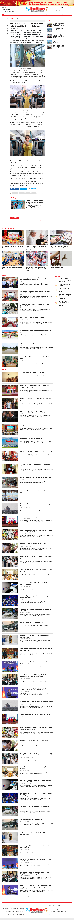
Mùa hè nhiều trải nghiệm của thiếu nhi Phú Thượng (12, 247)
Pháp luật (22, 360)
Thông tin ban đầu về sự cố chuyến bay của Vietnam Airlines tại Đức (58, 41)
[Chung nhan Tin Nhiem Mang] (55, 914)
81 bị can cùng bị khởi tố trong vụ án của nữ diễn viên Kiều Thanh (35, 357)
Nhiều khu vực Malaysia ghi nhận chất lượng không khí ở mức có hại (36, 491)
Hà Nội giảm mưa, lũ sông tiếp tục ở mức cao (31, 343)
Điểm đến (21, 332)
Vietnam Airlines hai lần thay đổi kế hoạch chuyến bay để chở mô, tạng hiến (34, 202)
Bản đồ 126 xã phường (58, 10)
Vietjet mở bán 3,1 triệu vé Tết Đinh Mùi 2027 (31, 438)
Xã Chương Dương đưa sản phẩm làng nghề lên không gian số (36, 451)
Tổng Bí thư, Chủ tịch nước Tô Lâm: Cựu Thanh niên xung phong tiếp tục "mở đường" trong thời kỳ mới (34, 675)
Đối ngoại (21, 665)
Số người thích (42, 220)
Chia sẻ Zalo (24, 188)
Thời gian (37, 220)
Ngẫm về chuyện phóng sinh (56, 267)
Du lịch (39, 14)
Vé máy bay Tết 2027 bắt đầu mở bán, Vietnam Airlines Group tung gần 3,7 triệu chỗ (58, 24)
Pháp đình (22, 374)
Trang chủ (12, 18)
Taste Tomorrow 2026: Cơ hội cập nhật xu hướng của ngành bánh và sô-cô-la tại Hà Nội (36, 247)
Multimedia (31, 14)
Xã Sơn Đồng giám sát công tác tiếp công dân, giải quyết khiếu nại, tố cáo (36, 570)
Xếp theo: (33, 220)
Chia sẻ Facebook (15, 188)
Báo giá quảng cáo (64, 911)
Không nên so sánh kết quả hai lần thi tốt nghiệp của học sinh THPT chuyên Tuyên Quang (64, 303)
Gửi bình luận (14, 217)
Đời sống (16, 18)
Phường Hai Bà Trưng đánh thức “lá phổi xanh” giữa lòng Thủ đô (64, 290)
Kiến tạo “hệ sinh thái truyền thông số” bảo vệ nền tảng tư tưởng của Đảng (35, 318)
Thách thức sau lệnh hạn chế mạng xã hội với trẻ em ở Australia (34, 544)
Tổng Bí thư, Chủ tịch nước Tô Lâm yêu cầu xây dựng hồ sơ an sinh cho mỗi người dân (36, 291)
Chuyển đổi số (22, 453)
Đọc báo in (6, 11)
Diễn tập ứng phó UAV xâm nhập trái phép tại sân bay (33, 425)
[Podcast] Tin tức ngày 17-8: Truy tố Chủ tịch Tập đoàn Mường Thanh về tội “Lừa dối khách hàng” (58, 36)
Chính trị (6, 14)
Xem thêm (27, 896)
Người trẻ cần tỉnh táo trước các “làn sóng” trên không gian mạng (12, 268)
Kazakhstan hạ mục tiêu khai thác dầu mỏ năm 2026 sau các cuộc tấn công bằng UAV (35, 583)
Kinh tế (10, 14)
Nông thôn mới (23, 479)
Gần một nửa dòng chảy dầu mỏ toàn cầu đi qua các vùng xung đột (36, 504)
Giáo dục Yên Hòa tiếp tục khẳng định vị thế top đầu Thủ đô (35, 517)
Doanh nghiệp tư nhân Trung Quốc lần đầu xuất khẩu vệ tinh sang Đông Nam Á (35, 636)
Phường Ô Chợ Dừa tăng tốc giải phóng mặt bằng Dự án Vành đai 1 (36, 399)
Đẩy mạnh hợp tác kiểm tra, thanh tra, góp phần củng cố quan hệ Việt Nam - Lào (36, 649)
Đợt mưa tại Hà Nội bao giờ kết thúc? (64, 285)
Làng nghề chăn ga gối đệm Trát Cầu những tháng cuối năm (35, 477)
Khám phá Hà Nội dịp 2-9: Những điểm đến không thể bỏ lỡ (36, 330)
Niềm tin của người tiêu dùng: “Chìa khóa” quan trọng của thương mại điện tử (59, 247)
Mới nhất (12, 11)
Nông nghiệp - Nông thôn (47, 14)
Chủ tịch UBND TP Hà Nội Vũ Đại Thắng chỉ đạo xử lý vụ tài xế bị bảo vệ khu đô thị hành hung (36, 305)
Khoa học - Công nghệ (58, 14)
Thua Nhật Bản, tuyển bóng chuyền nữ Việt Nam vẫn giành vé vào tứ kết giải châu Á (36, 596)
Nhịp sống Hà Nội (68, 10)
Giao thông (22, 426)
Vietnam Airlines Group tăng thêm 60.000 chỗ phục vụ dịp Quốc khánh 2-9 (58, 46)
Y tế (27, 14)
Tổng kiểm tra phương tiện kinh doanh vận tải (31, 622)
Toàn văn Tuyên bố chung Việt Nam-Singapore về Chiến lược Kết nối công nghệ (35, 662)
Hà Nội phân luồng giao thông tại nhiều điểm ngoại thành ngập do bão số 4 (36, 610)
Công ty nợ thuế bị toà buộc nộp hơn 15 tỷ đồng (32, 372)
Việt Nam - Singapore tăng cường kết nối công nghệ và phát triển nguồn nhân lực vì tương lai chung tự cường (35, 688)
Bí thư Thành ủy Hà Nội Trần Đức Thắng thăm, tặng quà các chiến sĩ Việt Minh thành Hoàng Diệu (35, 278)
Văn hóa (17, 14)
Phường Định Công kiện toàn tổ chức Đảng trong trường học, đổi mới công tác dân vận (35, 386)
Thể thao (22, 599)
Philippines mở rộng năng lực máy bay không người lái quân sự (36, 412)
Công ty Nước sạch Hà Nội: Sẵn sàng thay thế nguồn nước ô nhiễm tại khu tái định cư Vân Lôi (35, 465)
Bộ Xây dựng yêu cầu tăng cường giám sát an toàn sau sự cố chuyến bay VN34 (58, 29)
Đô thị (13, 14)
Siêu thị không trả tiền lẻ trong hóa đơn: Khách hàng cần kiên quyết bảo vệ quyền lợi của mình (36, 269)
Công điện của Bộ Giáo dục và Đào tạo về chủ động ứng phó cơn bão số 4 (65, 280)
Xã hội (20, 14)
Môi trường (22, 467)
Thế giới (36, 14)
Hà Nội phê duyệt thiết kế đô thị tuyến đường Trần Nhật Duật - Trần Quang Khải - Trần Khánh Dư (65, 296)
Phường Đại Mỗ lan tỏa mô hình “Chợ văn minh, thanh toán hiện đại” (36, 557)
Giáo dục (24, 14)
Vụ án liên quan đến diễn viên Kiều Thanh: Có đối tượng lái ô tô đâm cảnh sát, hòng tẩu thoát (36, 531)
